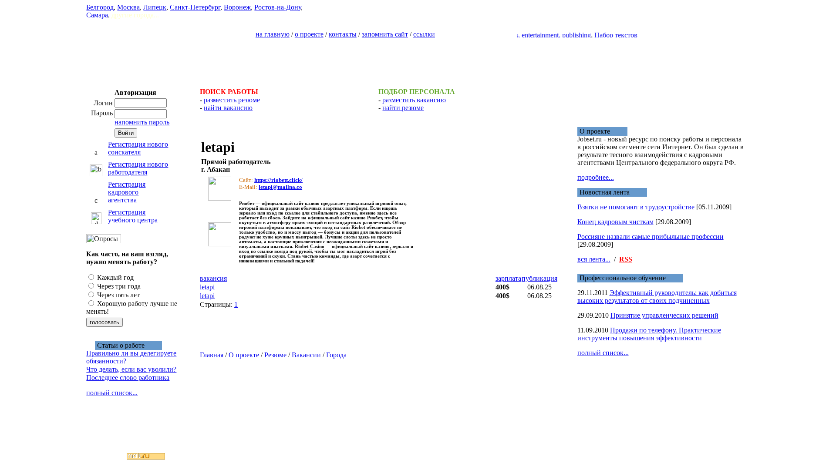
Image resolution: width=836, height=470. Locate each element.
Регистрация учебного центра (133, 216)
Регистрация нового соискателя (138, 148)
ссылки (424, 34)
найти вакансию (228, 107)
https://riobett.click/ (278, 180)
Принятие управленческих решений (664, 315)
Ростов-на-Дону (277, 7)
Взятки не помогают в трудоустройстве (635, 207)
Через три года (118, 286)
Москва (128, 7)
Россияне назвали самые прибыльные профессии (650, 236)
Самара (97, 15)
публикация (539, 278)
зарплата (508, 278)
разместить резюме (232, 100)
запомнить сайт (385, 34)
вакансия (213, 278)
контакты (343, 34)
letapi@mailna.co (280, 187)
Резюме (275, 355)
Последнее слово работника (127, 377)
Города (336, 355)
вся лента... (593, 259)
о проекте (309, 34)
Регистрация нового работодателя (138, 168)
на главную (273, 34)
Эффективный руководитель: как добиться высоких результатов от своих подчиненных (657, 296)
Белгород (100, 7)
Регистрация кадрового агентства (126, 192)
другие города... (135, 15)
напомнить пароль (142, 122)
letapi (207, 287)
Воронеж (237, 7)
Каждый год (114, 277)
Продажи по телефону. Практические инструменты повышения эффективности (649, 334)
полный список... (112, 392)
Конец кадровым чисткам (615, 221)
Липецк (154, 7)
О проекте (244, 355)
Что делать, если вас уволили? (131, 369)
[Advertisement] (418, 59)
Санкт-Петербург (195, 7)
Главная (211, 355)
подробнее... (595, 177)
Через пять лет (117, 295)
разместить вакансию (414, 100)
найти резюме (403, 107)
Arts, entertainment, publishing (541, 35)
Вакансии (306, 355)
